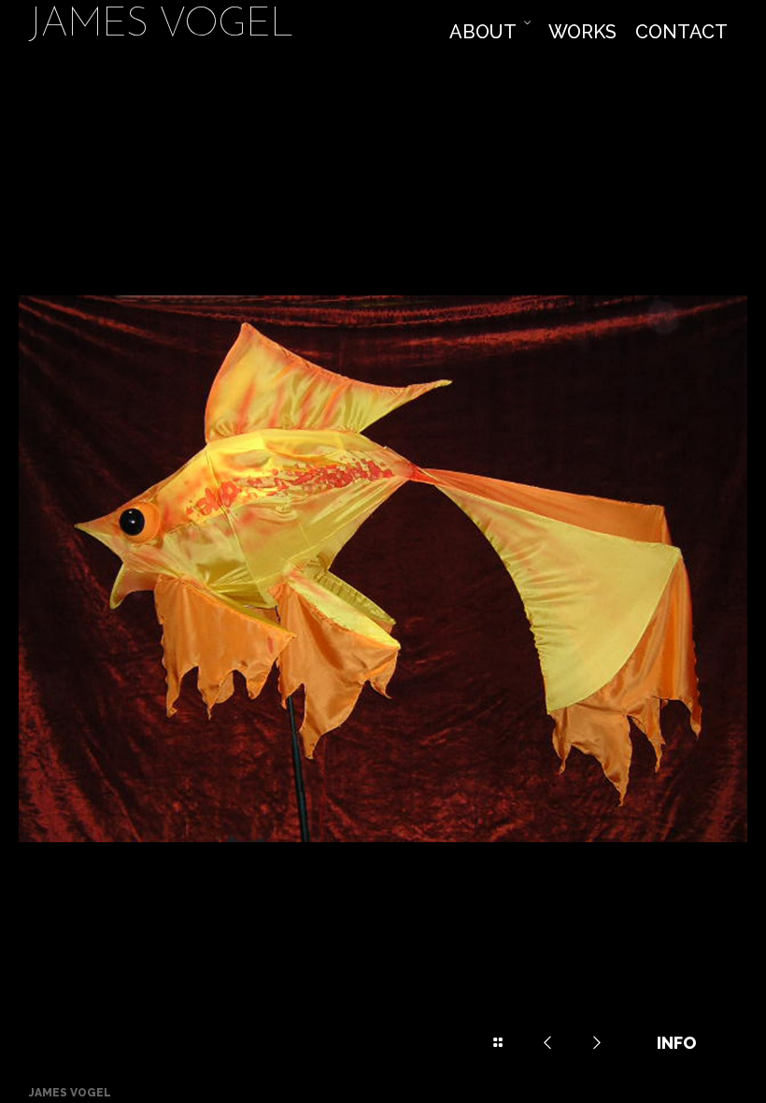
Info (676, 1043)
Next (596, 1043)
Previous (547, 1043)
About (483, 32)
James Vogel (160, 26)
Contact (681, 32)
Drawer (497, 1043)
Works (582, 32)
